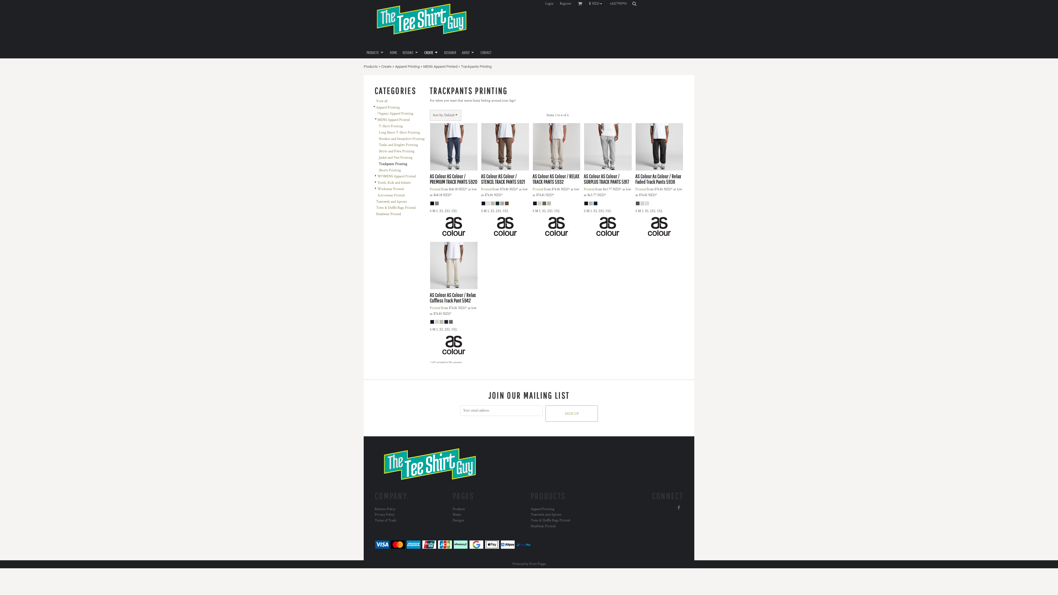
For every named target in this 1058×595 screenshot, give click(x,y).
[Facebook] (679, 508)
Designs (458, 520)
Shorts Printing (390, 170)
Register (565, 3)
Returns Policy (385, 509)
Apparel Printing (407, 66)
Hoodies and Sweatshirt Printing (402, 139)
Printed (435, 189)
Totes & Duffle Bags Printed (395, 207)
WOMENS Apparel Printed (396, 176)
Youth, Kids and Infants (394, 182)
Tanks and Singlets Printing (398, 145)
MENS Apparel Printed (440, 66)
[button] (597, 4)
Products (371, 66)
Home (457, 514)
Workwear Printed (390, 189)
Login (549, 3)
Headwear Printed (388, 214)
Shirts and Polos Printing (396, 151)
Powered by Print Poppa (529, 564)
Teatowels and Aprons (391, 201)
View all (381, 101)
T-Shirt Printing (391, 126)
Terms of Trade (385, 520)
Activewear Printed (390, 195)
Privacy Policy (385, 514)
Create (386, 66)
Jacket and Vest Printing (395, 157)
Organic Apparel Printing (395, 113)
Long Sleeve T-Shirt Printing (399, 132)
